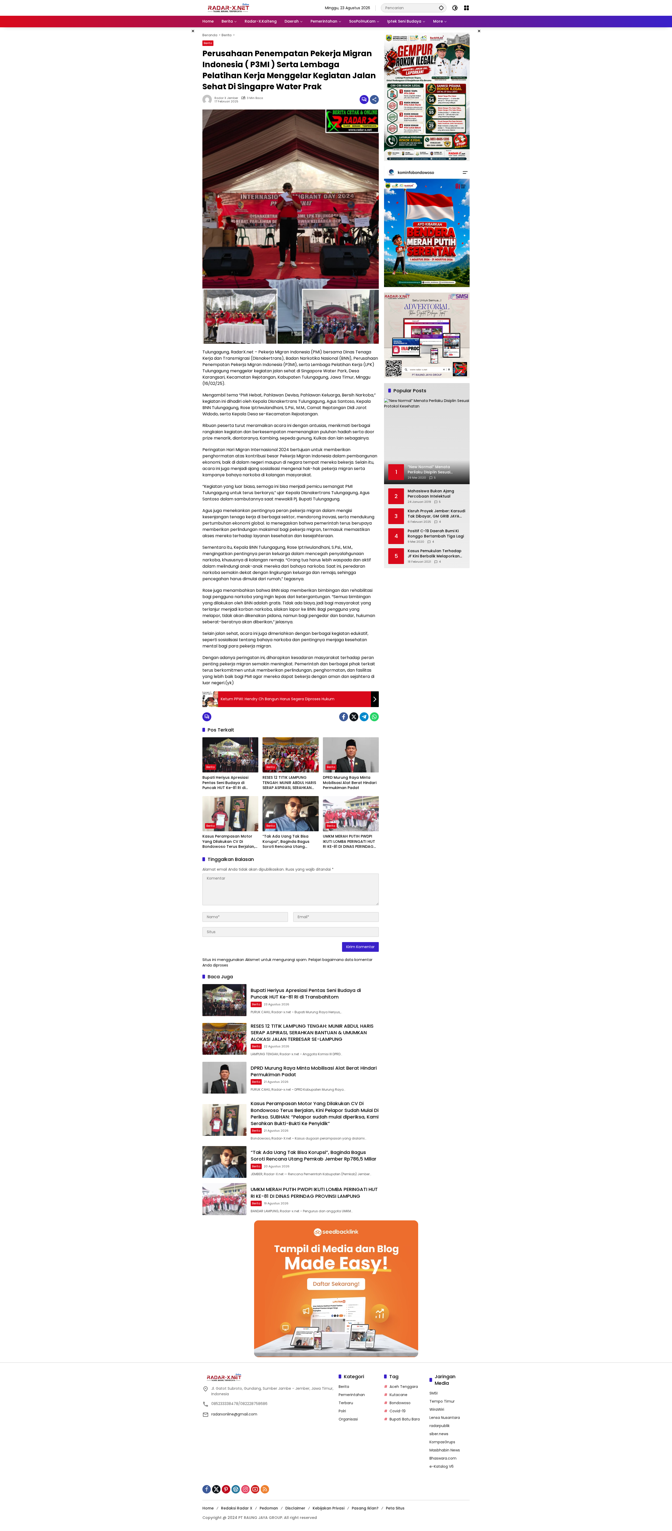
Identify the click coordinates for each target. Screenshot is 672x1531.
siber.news (438, 1433)
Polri (342, 1411)
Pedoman (269, 1508)
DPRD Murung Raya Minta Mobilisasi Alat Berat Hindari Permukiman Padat (349, 782)
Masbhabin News (444, 1450)
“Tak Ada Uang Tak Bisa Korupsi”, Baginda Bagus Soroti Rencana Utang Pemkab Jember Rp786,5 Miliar (286, 841)
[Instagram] (245, 1489)
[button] (441, 7)
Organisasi (348, 1419)
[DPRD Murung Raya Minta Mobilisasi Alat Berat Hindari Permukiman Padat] (351, 754)
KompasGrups (442, 1442)
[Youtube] (255, 1489)
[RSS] (265, 1489)
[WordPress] (236, 1489)
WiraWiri (436, 1409)
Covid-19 (398, 1411)
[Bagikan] (374, 99)
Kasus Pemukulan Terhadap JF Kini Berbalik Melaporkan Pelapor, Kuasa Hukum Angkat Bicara (434, 554)
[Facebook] (343, 716)
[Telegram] (364, 716)
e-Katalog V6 (441, 1466)
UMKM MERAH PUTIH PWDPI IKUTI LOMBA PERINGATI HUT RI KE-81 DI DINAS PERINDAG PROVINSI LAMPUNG (349, 841)
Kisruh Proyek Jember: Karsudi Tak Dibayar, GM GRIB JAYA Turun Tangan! (436, 514)
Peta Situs (395, 1508)
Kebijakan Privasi (328, 1508)
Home (208, 1508)
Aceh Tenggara (404, 1386)
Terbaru (346, 1402)
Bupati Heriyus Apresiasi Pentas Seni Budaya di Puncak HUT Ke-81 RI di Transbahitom (225, 783)
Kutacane (398, 1394)
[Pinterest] (226, 1489)
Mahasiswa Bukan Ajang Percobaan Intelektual (431, 494)
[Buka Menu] (466, 8)
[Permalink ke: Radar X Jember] (208, 99)
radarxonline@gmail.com (234, 1414)
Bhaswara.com (442, 1458)
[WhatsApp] (374, 716)
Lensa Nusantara (444, 1417)
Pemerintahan (352, 1394)
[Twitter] (353, 716)
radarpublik (439, 1425)
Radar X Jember (226, 98)
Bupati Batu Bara (405, 1419)
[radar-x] (228, 7)
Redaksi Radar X (236, 1508)
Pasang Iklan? (365, 1508)
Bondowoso (400, 1402)
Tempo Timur (442, 1401)
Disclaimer (295, 1508)
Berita (208, 43)
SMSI (433, 1393)
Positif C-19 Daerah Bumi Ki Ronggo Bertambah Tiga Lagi (436, 534)
